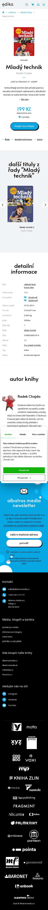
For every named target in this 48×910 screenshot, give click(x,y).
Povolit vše (24, 470)
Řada (7, 139)
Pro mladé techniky (32, 345)
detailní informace (23, 139)
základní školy (30, 284)
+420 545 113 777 (16, 595)
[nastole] (33, 788)
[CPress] (14, 788)
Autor (39, 139)
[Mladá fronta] (12, 862)
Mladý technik (30, 330)
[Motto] (31, 727)
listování (24, 60)
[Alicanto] (16, 814)
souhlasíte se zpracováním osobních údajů (23, 525)
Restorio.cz (7, 674)
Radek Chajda (24, 73)
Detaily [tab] (23, 434)
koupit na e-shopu (24, 126)
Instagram (12, 693)
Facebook (12, 699)
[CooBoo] (16, 758)
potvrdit (24, 543)
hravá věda (29, 287)
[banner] (8, 4)
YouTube (12, 705)
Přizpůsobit (22, 478)
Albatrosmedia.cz (9, 660)
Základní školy (26, 12)
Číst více (25, 99)
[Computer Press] (31, 743)
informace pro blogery (12, 632)
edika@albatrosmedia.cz (19, 589)
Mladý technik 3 (27, 227)
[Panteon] (34, 836)
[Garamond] (33, 862)
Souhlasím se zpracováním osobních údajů (25, 553)
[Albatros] (16, 727)
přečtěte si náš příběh (11, 641)
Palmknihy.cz (7, 670)
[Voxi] (30, 758)
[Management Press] (24, 769)
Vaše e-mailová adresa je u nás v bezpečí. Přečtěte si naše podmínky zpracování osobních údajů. (24, 560)
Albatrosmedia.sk (9, 665)
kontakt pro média (10, 627)
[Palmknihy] (24, 822)
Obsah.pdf (32, 297)
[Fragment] (24, 806)
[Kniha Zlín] (24, 778)
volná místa (7, 636)
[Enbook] (24, 886)
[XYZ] (16, 743)
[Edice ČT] (34, 814)
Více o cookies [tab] (38, 434)
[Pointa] (24, 849)
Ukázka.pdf (33, 300)
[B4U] (24, 798)
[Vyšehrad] (15, 836)
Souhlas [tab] (8, 434)
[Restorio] (38, 876)
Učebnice (12, 12)
